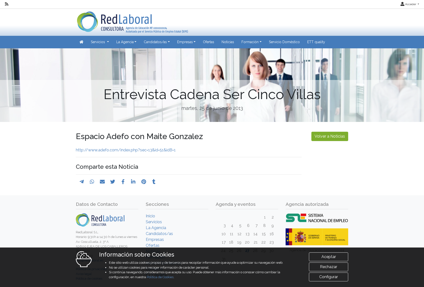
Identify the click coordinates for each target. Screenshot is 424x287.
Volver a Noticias (330, 136)
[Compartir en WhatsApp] (92, 182)
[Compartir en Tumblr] (154, 182)
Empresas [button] (185, 42)
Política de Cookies (160, 277)
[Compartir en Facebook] (123, 182)
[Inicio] (132, 20)
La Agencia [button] (125, 42)
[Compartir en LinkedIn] (133, 182)
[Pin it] (143, 182)
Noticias (228, 42)
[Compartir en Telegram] (82, 182)
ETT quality (316, 42)
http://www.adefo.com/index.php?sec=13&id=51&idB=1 (126, 150)
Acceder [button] (410, 4)
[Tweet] (112, 182)
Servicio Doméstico (284, 42)
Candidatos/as (159, 233)
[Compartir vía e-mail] (102, 182)
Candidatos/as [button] (155, 42)
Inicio (150, 216)
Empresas (155, 239)
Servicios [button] (98, 42)
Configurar (328, 276)
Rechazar (328, 266)
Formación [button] (250, 42)
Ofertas (208, 42)
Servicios (154, 222)
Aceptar (328, 256)
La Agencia (156, 227)
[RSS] (6, 4)
